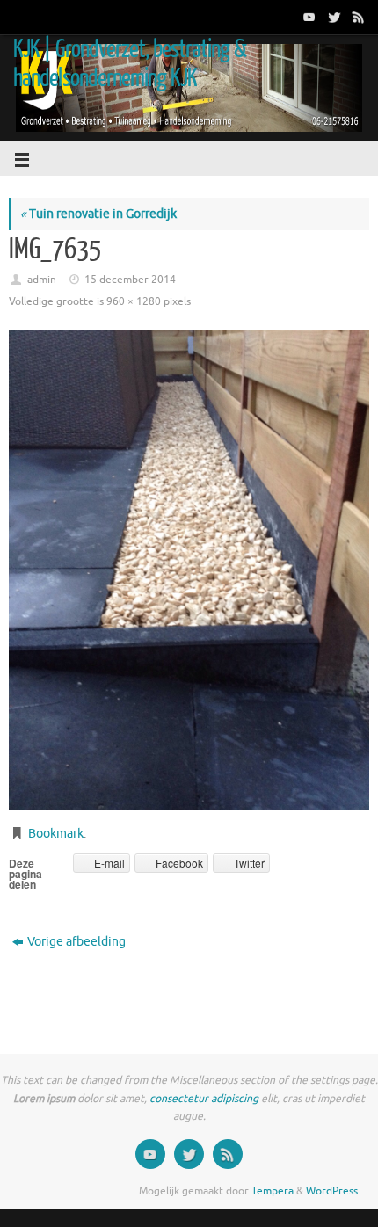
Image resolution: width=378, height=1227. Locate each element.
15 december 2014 (130, 279)
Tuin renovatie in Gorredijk (98, 214)
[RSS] (357, 16)
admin (41, 279)
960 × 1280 (133, 301)
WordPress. (333, 1191)
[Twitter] (332, 16)
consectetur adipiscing (203, 1099)
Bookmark (56, 833)
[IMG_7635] (189, 570)
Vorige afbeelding (76, 941)
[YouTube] (307, 16)
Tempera (272, 1191)
